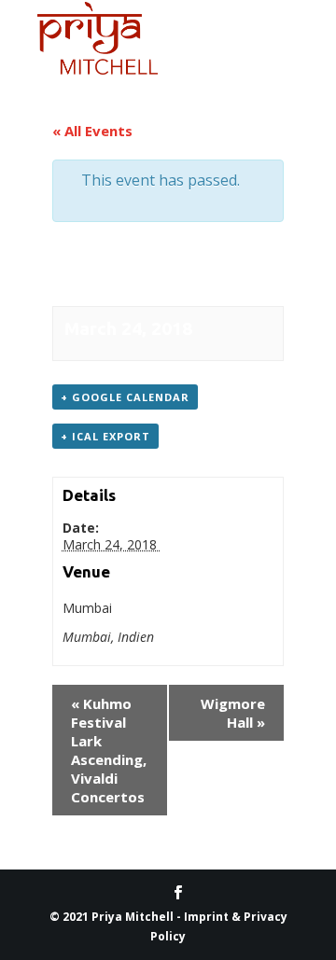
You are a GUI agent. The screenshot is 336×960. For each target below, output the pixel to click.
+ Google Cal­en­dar (125, 397)
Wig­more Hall (233, 712)
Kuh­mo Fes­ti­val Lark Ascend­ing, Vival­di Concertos (109, 750)
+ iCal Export (105, 436)
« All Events (92, 130)
